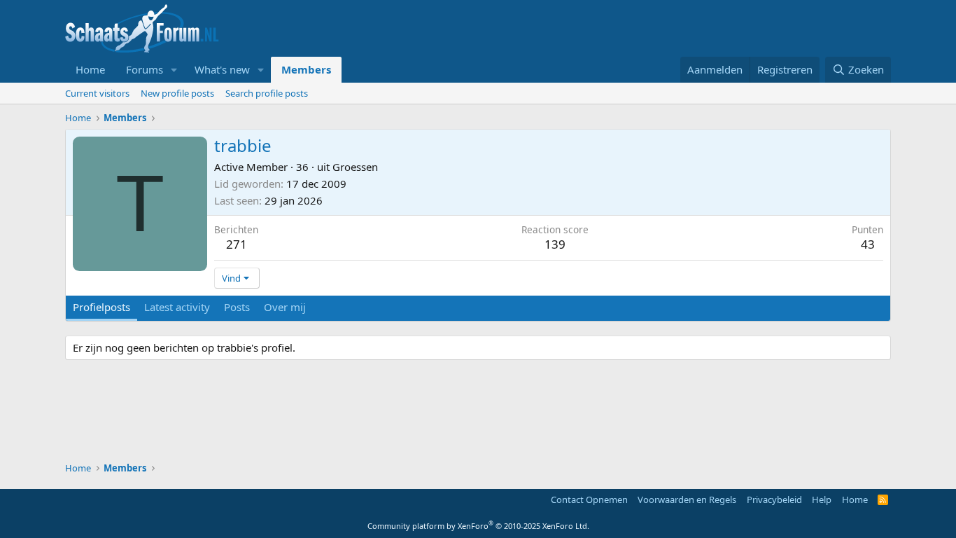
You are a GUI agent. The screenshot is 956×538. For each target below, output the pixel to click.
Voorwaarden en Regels (687, 499)
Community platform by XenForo (478, 525)
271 (236, 244)
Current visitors (97, 93)
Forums (144, 69)
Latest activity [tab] (177, 307)
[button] (174, 70)
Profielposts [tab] (101, 307)
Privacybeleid (774, 499)
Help (821, 499)
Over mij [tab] (285, 307)
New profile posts (177, 93)
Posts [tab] (237, 307)
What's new (222, 69)
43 (868, 244)
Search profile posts (266, 93)
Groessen (355, 167)
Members (306, 69)
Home (90, 69)
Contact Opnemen (589, 499)
